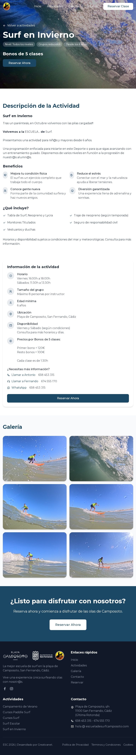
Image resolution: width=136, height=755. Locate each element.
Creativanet (45, 744)
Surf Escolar (11, 723)
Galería (74, 6)
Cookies (128, 744)
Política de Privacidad (75, 744)
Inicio (37, 6)
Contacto (91, 6)
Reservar (77, 682)
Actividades (55, 6)
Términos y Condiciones (106, 744)
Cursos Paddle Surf (16, 712)
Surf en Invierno (14, 729)
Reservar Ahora (19, 63)
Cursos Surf (11, 718)
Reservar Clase (118, 6)
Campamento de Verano (20, 706)
